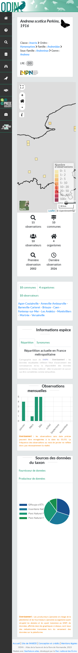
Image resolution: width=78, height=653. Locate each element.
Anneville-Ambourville (53, 304)
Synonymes (43, 342)
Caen (56, 307)
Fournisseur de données (32, 471)
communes (28, 287)
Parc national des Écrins (66, 651)
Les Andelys (48, 311)
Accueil (16, 643)
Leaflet (51, 211)
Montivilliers (64, 311)
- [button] (22, 107)
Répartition (27, 342)
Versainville (38, 315)
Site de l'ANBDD (29, 643)
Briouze (46, 307)
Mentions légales (69, 643)
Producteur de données (32, 479)
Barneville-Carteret (29, 307)
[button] (22, 101)
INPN (45, 360)
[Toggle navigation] (8, 14)
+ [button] (22, 95)
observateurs (29, 295)
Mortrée (24, 315)
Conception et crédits (49, 643)
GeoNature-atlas (31, 651)
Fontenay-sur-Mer (28, 311)
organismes (46, 287)
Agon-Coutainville (28, 304)
